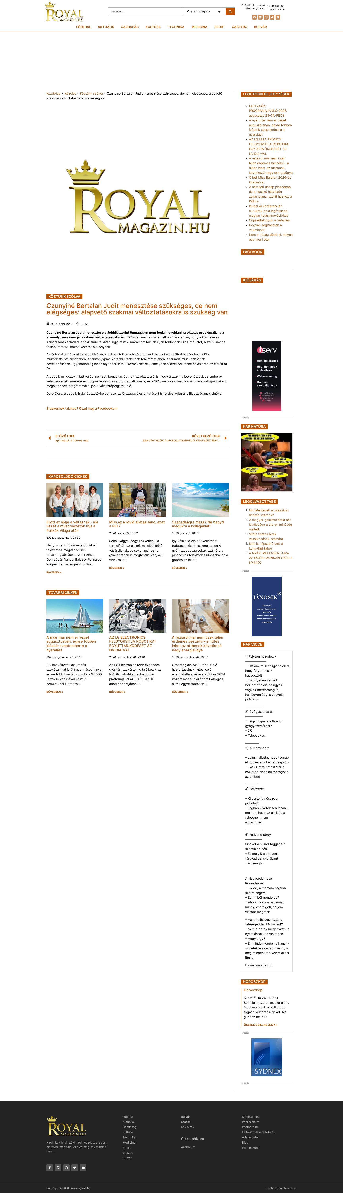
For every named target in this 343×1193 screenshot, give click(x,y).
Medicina (199, 27)
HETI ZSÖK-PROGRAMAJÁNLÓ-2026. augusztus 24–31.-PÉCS (268, 110)
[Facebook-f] (49, 1167)
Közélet (70, 93)
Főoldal (83, 27)
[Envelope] (278, 17)
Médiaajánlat (251, 1117)
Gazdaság (130, 27)
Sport (219, 27)
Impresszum (250, 1122)
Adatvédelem (251, 1137)
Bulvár (260, 27)
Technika (176, 27)
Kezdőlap (54, 93)
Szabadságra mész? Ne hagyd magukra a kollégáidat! (198, 524)
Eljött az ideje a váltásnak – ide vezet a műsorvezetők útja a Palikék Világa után (72, 526)
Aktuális (106, 27)
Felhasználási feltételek (258, 1132)
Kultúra (153, 27)
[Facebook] (254, 17)
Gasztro (239, 27)
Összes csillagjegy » (260, 1024)
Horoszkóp (253, 990)
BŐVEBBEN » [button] (54, 572)
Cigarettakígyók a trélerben (269, 220)
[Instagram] (266, 17)
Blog (245, 1142)
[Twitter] (272, 17)
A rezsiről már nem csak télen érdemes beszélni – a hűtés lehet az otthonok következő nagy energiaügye (197, 643)
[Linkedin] (260, 17)
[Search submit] (230, 11)
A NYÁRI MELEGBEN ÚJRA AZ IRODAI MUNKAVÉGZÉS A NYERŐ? (271, 558)
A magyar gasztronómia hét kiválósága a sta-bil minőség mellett (270, 524)
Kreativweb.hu (288, 1188)
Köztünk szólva (91, 93)
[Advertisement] (171, 61)
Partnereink (250, 1127)
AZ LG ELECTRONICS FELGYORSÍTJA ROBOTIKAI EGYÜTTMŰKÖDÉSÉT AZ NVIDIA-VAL (132, 643)
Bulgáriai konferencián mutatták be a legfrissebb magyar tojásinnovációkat (268, 210)
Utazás (186, 1122)
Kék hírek (187, 1127)
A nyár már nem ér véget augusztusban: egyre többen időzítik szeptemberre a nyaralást (71, 643)
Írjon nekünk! (251, 1148)
